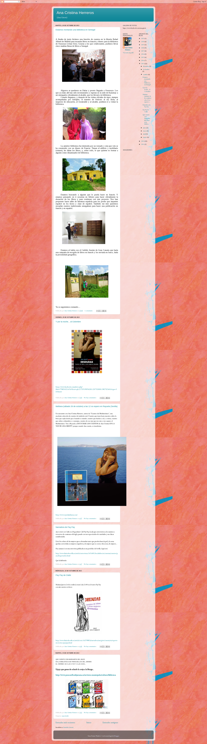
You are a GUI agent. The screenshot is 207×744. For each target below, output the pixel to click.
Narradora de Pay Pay (65, 527)
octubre (145, 74)
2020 (143, 41)
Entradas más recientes (65, 722)
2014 (143, 60)
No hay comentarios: (90, 398)
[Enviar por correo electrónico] (97, 311)
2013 (143, 63)
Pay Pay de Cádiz (63, 575)
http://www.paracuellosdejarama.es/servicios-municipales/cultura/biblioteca (86, 675)
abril (144, 134)
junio (144, 128)
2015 (143, 57)
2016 (143, 54)
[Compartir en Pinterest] (105, 311)
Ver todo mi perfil (128, 53)
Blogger (116, 736)
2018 (143, 48)
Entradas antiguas (110, 722)
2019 (143, 45)
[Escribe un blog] (99, 311)
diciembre (146, 66)
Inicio (88, 722)
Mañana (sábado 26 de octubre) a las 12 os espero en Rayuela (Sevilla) (87, 406)
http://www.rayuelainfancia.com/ (67, 515)
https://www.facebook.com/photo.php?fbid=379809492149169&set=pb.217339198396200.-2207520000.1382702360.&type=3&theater (86, 389)
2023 (143, 38)
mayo (145, 131)
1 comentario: (89, 311)
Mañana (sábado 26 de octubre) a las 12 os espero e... (147, 98)
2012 (143, 141)
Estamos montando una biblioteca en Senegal (75, 30)
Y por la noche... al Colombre (68, 322)
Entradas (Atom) (68, 727)
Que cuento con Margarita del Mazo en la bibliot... (146, 119)
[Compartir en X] (101, 311)
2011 (143, 144)
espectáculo (65, 716)
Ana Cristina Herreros (75, 12)
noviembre (146, 69)
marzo (145, 137)
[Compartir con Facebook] (103, 311)
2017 (143, 51)
